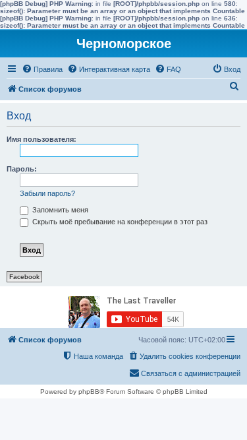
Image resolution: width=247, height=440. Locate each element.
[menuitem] (42, 69)
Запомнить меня (59, 210)
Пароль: (22, 169)
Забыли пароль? (47, 193)
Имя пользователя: (41, 139)
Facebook (24, 276)
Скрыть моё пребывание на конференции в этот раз (118, 222)
